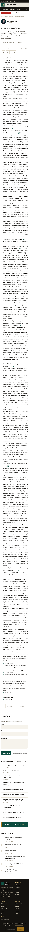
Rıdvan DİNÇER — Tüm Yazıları (15, 824)
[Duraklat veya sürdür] (7, 52)
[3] (3, 672)
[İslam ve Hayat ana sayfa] (12, 5)
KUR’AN (18, 9)
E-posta (6, 730)
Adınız (2, 724)
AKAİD (17, 892)
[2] (3, 665)
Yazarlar (3, 906)
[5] (20, 255)
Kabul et (20, 929)
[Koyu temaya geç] (26, 5)
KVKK (17, 913)
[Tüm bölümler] (26, 9)
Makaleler (4, 903)
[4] (20, 248)
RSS (15, 1)
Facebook (21, 706)
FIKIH (17, 895)
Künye (11, 1)
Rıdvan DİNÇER (12, 21)
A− (4, 48)
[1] (3, 663)
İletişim (17, 908)
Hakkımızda (18, 903)
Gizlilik (17, 911)
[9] (3, 699)
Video (2, 911)
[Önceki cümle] (3, 52)
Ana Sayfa (5, 9)
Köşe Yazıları (10, 16)
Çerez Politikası (19, 925)
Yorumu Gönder (6, 753)
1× (14, 52)
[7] (3, 695)
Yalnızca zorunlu (11, 929)
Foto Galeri (4, 908)
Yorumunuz (4, 738)
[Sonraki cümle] (11, 52)
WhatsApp (9, 706)
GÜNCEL (12, 9)
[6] (3, 692)
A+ (13, 48)
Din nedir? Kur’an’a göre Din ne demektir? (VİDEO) (18, 13)
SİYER (17, 890)
